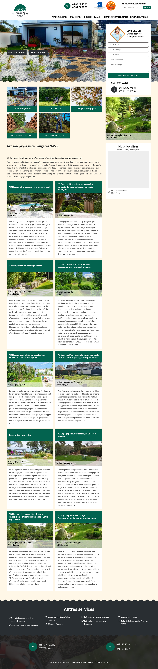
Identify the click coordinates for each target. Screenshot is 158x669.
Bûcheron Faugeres (55, 624)
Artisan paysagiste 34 (60, 17)
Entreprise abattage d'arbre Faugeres (59, 618)
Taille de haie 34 (76, 17)
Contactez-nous (101, 662)
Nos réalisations (16, 52)
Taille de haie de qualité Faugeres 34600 (134, 622)
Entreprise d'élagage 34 (93, 17)
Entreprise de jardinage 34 (140, 17)
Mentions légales (86, 662)
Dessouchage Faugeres (130, 617)
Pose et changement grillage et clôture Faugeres (23, 619)
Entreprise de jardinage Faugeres (24, 625)
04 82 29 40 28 (79, 4)
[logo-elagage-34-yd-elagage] (20, 11)
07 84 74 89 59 (79, 7)
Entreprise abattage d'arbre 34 (116, 17)
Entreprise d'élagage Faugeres (96, 617)
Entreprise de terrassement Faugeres (95, 622)
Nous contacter (38, 52)
